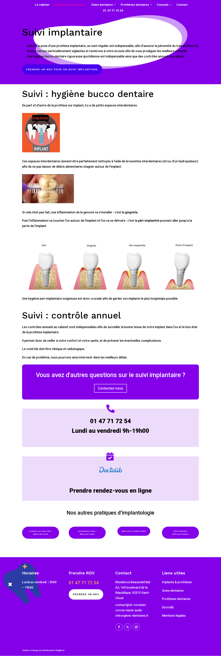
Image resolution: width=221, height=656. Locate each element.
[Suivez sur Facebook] (119, 627)
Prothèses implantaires (180, 532)
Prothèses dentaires (135, 4)
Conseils (163, 4)
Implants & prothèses (68, 4)
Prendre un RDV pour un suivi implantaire (62, 69)
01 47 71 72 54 (113, 10)
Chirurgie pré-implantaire (87, 532)
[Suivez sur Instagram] (136, 627)
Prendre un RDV (86, 594)
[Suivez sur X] (127, 627)
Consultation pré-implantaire (40, 532)
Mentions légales (174, 615)
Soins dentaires (102, 4)
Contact (182, 4)
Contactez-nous (110, 388)
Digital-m (60, 650)
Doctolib (168, 607)
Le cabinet (42, 4)
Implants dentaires (134, 531)
